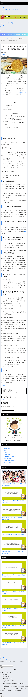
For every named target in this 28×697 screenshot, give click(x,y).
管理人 (3, 399)
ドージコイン (4, 298)
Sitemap (4, 11)
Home (3, 7)
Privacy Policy (3, 659)
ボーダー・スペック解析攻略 (11, 456)
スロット (6, 452)
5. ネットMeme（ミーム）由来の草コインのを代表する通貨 (14, 686)
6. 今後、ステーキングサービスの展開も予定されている (13, 688)
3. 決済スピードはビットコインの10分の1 (12, 115)
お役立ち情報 (7, 448)
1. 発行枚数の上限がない (9, 111)
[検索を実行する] (15, 411)
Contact (3, 13)
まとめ (4, 129)
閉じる (2, 667)
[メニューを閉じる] (0, 1)
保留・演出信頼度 (8, 458)
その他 (3, 54)
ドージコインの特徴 (7, 109)
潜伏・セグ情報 (7, 462)
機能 (25, 231)
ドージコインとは (7, 107)
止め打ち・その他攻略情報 (10, 460)
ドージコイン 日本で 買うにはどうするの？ (13, 127)
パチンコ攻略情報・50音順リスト (10, 9)
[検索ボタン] (0, 30)
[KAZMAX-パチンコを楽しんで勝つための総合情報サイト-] (14, 17)
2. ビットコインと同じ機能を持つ (11, 113)
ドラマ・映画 (7, 454)
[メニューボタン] (0, 32)
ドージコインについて (8, 105)
